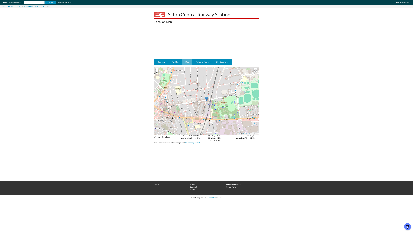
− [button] (157, 72)
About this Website (233, 184)
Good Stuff (212, 198)
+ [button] (157, 70)
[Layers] (255, 70)
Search (156, 184)
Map (187, 62)
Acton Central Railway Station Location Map (206, 101)
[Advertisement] (206, 42)
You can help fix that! (192, 143)
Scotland (193, 187)
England (11, 6)
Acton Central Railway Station (34, 6)
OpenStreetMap (247, 134)
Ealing (19, 6)
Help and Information (402, 2)
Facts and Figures (202, 62)
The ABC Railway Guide (11, 2)
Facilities (175, 62)
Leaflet (239, 134)
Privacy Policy (231, 187)
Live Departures (222, 62)
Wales (192, 190)
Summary (161, 62)
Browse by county (63, 2)
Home (3, 6)
